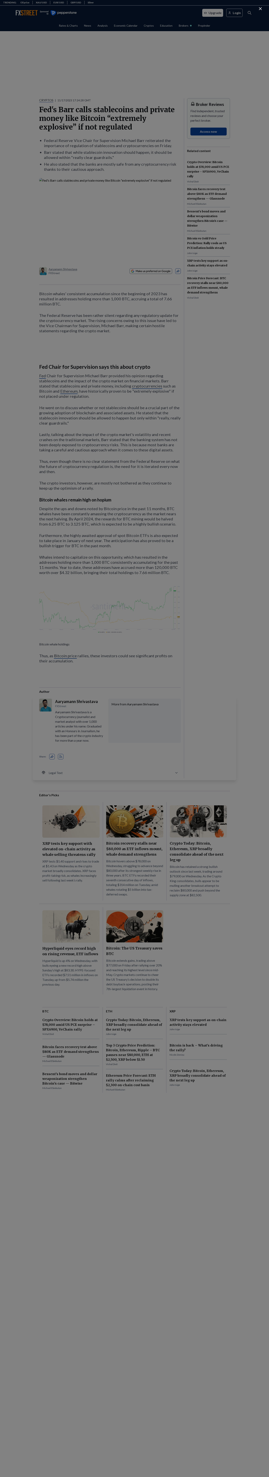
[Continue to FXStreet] (260, 9)
